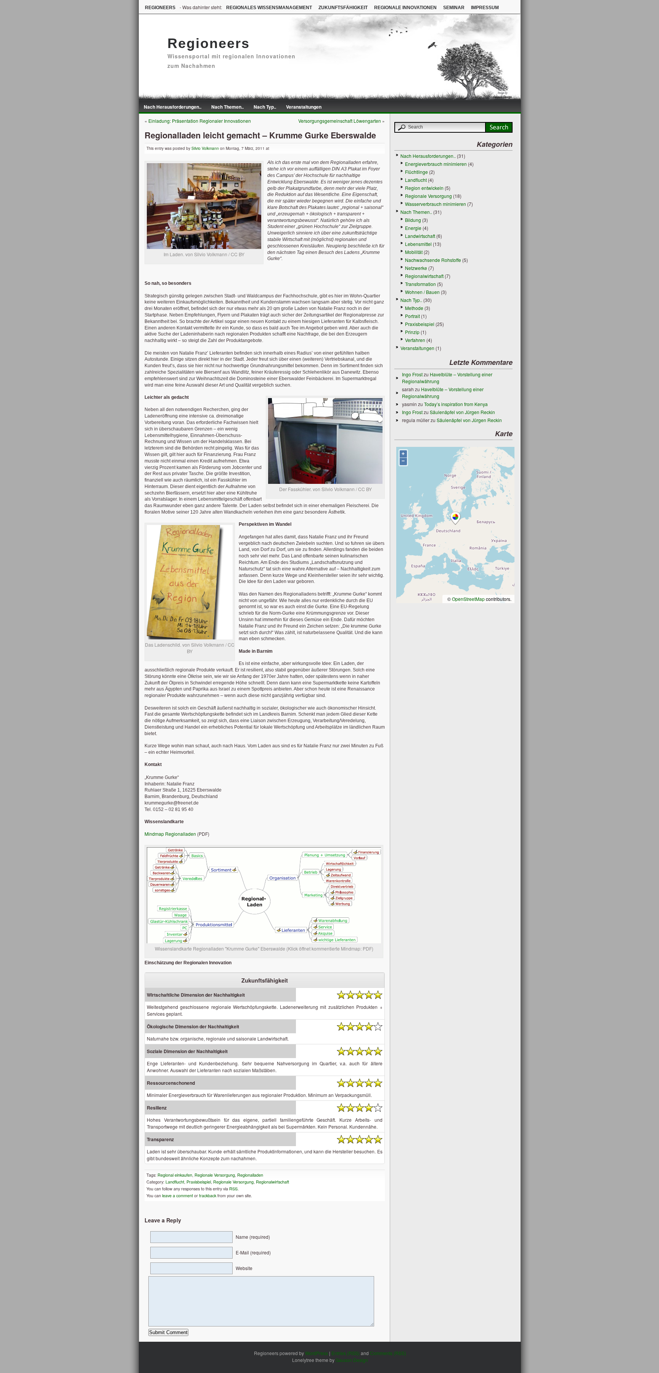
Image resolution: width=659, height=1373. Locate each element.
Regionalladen (250, 1175)
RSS (233, 1189)
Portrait (412, 316)
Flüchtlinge (416, 172)
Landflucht (175, 1182)
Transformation (420, 284)
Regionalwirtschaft (272, 1182)
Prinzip (412, 332)
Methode (414, 308)
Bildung (413, 220)
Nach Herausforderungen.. (172, 106)
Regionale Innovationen (405, 7)
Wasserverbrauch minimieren (435, 204)
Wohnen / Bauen (422, 292)
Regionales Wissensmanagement (269, 7)
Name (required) (253, 1236)
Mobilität (414, 252)
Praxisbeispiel (198, 1182)
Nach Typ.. (265, 106)
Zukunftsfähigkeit (343, 7)
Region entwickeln (424, 188)
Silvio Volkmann (205, 148)
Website (244, 1268)
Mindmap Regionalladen (170, 833)
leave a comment (177, 1195)
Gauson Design (352, 1360)
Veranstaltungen (303, 106)
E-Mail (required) (253, 1252)
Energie (413, 228)
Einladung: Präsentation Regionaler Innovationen (199, 120)
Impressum (485, 7)
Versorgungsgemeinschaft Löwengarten (339, 120)
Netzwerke (416, 268)
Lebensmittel (418, 244)
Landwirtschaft (420, 236)
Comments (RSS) (388, 1353)
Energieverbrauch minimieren (436, 164)
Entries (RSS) (345, 1353)
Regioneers (160, 7)
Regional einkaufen (175, 1175)
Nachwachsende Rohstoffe (433, 260)
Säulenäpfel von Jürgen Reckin (462, 412)
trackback (207, 1195)
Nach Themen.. (227, 106)
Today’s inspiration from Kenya (456, 404)
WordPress (316, 1353)
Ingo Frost (412, 374)
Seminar (454, 7)
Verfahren (415, 340)
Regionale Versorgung (214, 1175)
